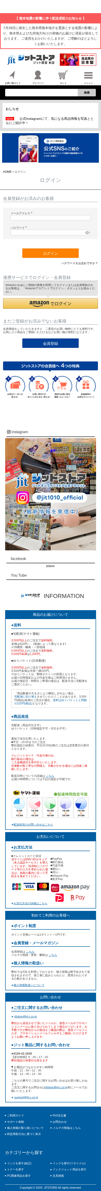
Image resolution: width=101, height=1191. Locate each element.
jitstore (50, 566)
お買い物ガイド (13, 83)
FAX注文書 (59, 1115)
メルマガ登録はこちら (67, 1128)
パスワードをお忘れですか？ (79, 263)
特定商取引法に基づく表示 (24, 1134)
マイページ (38, 83)
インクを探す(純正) (19, 1163)
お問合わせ (60, 1121)
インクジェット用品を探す (69, 1169)
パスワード (19, 227)
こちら (50, 776)
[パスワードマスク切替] (87, 232)
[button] (50, 303)
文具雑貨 (58, 1175)
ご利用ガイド (15, 1115)
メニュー (88, 83)
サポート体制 (15, 1121)
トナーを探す (15, 1169)
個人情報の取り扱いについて (25, 1128)
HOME (7, 171)
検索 (87, 92)
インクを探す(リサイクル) (69, 1163)
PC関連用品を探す (19, 1175)
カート (63, 83)
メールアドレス (22, 213)
